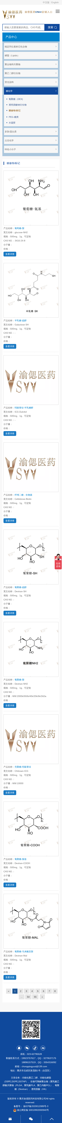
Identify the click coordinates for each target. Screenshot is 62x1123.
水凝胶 (12, 122)
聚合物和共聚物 (12, 64)
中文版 (46, 2)
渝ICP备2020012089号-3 (35, 1106)
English (55, 2)
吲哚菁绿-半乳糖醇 (24, 407)
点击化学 (9, 140)
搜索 (50, 27)
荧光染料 (9, 82)
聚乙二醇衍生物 (12, 73)
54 (28, 997)
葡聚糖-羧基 (21, 859)
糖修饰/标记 (15, 110)
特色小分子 (10, 149)
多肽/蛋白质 (11, 131)
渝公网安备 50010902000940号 (32, 1110)
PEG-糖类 (14, 117)
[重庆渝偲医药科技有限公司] (12, 14)
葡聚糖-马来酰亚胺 (24, 951)
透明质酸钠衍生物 (18, 105)
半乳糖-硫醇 (21, 320)
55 (35, 997)
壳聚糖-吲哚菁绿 (23, 767)
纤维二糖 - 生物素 (23, 495)
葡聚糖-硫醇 (21, 587)
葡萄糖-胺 (19, 228)
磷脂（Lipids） (12, 55)
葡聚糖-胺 (19, 679)
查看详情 (9, 254)
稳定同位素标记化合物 (16, 46)
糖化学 (9, 91)
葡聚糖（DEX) (16, 99)
